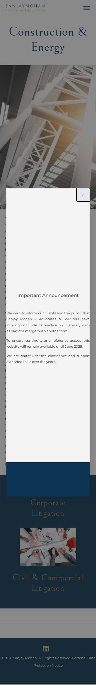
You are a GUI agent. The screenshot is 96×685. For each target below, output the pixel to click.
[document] (48, 342)
